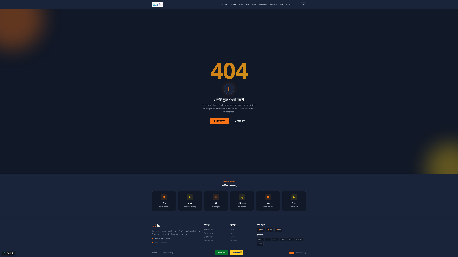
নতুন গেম (254, 4)
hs (156, 225)
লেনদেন (260, 244)
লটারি (281, 4)
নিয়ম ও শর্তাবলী (208, 233)
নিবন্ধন (297, 4)
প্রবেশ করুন (233, 233)
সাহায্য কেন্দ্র (273, 4)
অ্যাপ (247, 4)
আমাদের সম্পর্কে (208, 229)
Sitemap (233, 241)
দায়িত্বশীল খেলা (208, 241)
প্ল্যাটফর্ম (241, 4)
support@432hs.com (162, 238)
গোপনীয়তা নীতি (208, 237)
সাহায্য (290, 239)
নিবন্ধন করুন (221, 253)
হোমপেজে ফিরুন (220, 121)
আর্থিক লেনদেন (263, 4)
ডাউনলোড (288, 4)
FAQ (232, 237)
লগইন (303, 4)
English (225, 4)
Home (233, 4)
